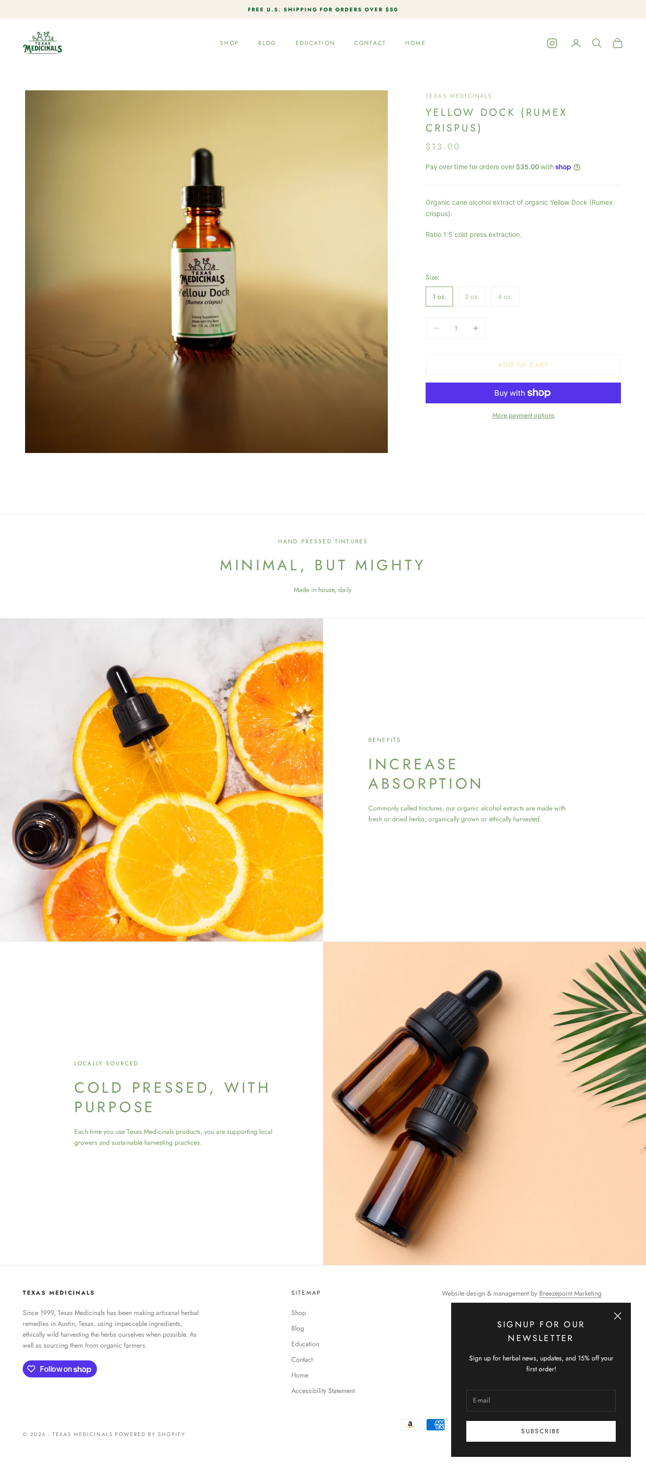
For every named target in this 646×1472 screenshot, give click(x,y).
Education (315, 43)
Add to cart (523, 364)
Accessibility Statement (323, 1390)
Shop (229, 43)
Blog (267, 43)
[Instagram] (552, 43)
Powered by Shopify (150, 1434)
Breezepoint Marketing (570, 1293)
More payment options (523, 415)
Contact (370, 43)
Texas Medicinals (459, 96)
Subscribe (540, 1431)
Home (415, 43)
